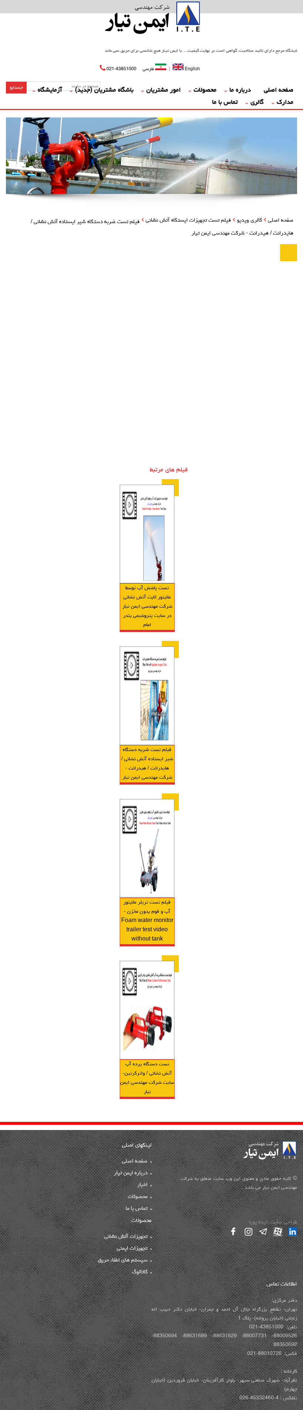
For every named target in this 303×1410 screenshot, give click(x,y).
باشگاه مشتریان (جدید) (104, 90)
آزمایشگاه (50, 90)
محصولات (205, 90)
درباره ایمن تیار (130, 1173)
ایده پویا (258, 1222)
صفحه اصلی (278, 90)
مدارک (285, 102)
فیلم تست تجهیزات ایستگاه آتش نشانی (188, 221)
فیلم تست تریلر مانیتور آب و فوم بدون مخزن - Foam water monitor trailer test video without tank (147, 920)
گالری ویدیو (249, 221)
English (192, 68)
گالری (257, 102)
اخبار (142, 1185)
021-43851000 (121, 69)
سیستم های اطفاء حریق (122, 1260)
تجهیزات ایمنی (132, 1249)
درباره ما (240, 90)
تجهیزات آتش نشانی (125, 1237)
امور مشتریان (163, 90)
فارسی (149, 69)
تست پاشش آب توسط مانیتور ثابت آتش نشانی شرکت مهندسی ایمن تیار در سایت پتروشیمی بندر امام (147, 606)
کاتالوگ (139, 1272)
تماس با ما (225, 102)
